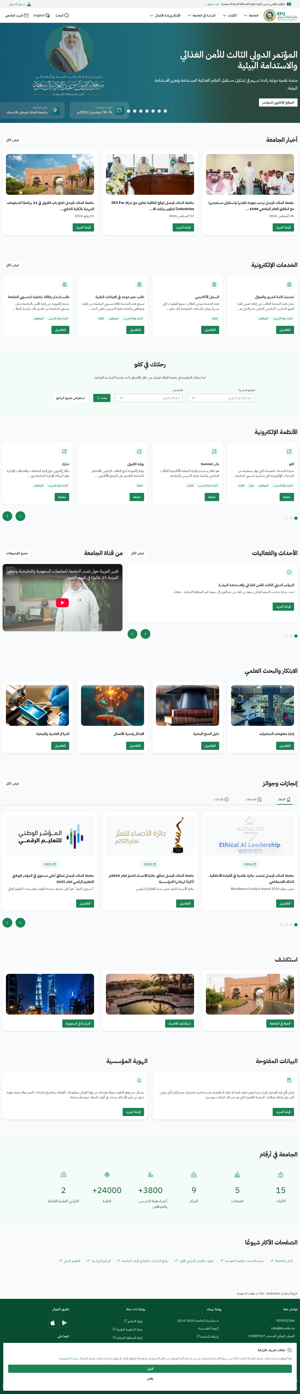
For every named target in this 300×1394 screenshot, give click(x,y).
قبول (150, 1368)
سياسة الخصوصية (69, 1358)
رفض (150, 1378)
